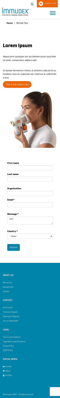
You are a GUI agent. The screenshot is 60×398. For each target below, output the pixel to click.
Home (10, 23)
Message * (13, 214)
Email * (11, 199)
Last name (12, 174)
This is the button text (17, 84)
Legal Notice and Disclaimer (14, 341)
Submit (13, 247)
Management (8, 287)
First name (13, 163)
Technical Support (10, 312)
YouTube (8, 375)
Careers (6, 291)
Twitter (7, 371)
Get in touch (8, 307)
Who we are (7, 282)
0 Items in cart (50, 3)
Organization (14, 188)
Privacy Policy (8, 346)
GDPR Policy (8, 350)
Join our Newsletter (10, 321)
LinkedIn (8, 366)
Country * (12, 231)
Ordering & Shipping (11, 316)
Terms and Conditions (12, 337)
